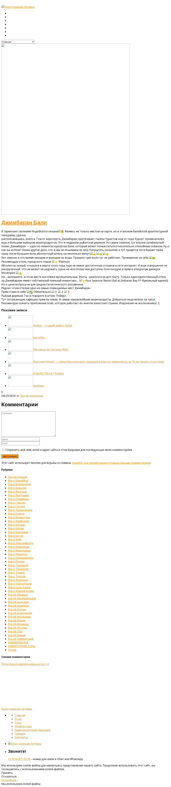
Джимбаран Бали (24, 222)
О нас (11, 17)
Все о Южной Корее (21, 591)
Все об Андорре (18, 602)
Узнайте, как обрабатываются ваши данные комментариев (111, 463)
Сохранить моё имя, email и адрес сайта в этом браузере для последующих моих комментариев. (69, 450)
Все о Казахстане (19, 517)
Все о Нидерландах (20, 558)
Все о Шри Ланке (19, 587)
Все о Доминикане (20, 510)
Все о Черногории (20, 583)
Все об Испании (18, 624)
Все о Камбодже (18, 521)
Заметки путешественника (24, 28)
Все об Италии (17, 628)
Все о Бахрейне (18, 480)
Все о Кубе (15, 539)
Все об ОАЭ (15, 631)
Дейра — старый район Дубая (52, 325)
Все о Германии (18, 499)
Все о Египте (16, 514)
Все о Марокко (18, 554)
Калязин (38, 386)
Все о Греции (16, 502)
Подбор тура (16, 24)
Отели (12, 650)
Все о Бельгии (17, 488)
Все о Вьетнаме (18, 495)
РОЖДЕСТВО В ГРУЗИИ (48, 374)
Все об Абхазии (18, 594)
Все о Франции (18, 580)
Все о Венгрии (17, 491)
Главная (13, 13)
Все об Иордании (31, 396)
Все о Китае (15, 536)
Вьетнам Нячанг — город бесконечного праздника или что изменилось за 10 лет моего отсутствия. (98, 361)
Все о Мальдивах (19, 550)
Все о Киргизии (18, 532)
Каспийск (39, 337)
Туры (11, 20)
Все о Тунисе (16, 572)
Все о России (16, 561)
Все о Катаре (16, 525)
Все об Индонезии (20, 613)
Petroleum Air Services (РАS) (50, 349)
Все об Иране (17, 620)
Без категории (17, 477)
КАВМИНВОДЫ (18, 642)
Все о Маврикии (18, 547)
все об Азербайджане (22, 598)
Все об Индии (17, 609)
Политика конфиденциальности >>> (25, 664)
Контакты (14, 35)
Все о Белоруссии (19, 484)
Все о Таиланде (18, 565)
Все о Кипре (16, 528)
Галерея (13, 31)
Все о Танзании (18, 569)
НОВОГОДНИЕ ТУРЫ (21, 646)
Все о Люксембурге (20, 543)
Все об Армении (18, 606)
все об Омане (17, 635)
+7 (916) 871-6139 (19, 759)
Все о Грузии (16, 506)
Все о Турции (17, 576)
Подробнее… (9, 780)
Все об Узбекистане (21, 639)
